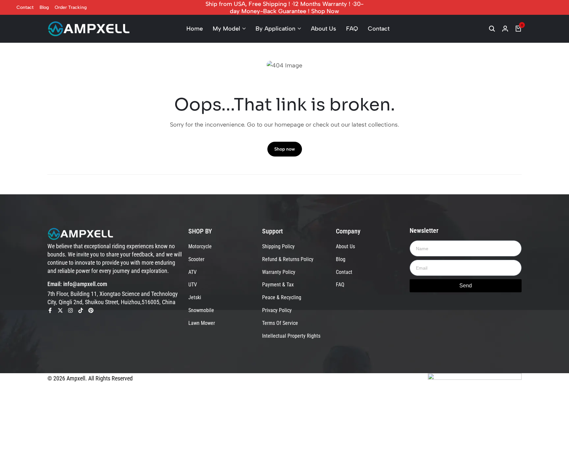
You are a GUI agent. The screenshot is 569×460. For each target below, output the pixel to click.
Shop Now (325, 11)
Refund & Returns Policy (287, 259)
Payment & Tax (278, 284)
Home (194, 28)
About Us (323, 28)
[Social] (50, 310)
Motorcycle (200, 246)
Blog (44, 7)
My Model (226, 28)
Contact (25, 7)
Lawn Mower (201, 323)
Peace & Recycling (281, 297)
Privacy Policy (277, 310)
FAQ (352, 28)
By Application (275, 28)
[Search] (492, 28)
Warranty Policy (278, 272)
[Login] (505, 28)
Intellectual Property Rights (291, 336)
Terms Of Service (280, 323)
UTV (192, 284)
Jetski (194, 297)
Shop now (284, 149)
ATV (192, 272)
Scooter (196, 259)
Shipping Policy (278, 246)
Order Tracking (71, 7)
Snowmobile (201, 310)
